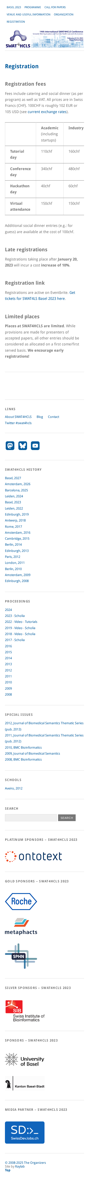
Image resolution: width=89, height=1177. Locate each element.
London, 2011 (15, 563)
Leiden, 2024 (14, 496)
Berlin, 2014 (13, 544)
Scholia (19, 616)
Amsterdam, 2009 (17, 575)
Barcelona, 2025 (16, 490)
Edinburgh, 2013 (17, 551)
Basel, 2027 (13, 478)
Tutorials (31, 622)
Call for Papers (55, 7)
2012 (8, 670)
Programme (32, 7)
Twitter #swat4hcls (18, 423)
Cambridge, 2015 (17, 538)
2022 (8, 622)
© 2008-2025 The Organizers (25, 1163)
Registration (16, 21)
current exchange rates (47, 112)
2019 (8, 628)
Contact (53, 417)
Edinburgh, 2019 (17, 514)
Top (7, 1170)
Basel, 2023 (13, 502)
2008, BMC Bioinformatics (23, 759)
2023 (8, 616)
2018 (8, 634)
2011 (8, 676)
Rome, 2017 (13, 526)
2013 (8, 664)
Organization (63, 14)
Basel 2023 (14, 7)
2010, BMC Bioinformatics (23, 747)
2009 (8, 688)
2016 (8, 646)
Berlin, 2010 (13, 569)
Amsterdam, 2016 (17, 532)
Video (18, 622)
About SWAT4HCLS (18, 417)
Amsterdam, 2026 (17, 484)
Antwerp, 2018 (15, 520)
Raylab (20, 1166)
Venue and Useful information (28, 14)
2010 (8, 682)
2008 (8, 694)
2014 (8, 658)
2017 (8, 640)
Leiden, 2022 (14, 508)
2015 (8, 652)
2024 (8, 610)
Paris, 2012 (12, 557)
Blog (40, 417)
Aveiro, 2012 (13, 788)
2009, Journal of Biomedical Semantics (32, 753)
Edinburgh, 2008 (17, 581)
